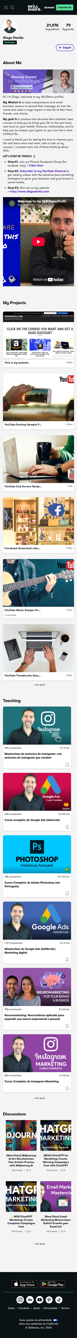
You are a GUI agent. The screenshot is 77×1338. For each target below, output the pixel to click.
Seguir (67, 47)
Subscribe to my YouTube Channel (43, 171)
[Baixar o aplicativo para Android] (52, 1284)
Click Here (36, 165)
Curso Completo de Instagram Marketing (31, 1081)
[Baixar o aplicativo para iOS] (24, 1284)
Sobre (11, 1308)
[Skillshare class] (37, 726)
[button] (6, 7)
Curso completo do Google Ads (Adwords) (32, 820)
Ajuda (36, 1308)
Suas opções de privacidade (35, 1319)
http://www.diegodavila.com (29, 191)
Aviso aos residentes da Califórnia (38, 1323)
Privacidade (50, 1308)
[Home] (34, 7)
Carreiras (24, 1308)
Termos (65, 1308)
